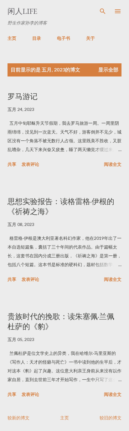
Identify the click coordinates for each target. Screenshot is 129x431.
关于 (90, 38)
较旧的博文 (110, 417)
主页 (12, 38)
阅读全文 (112, 164)
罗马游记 (23, 96)
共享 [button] (12, 164)
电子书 (63, 38)
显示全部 (108, 69)
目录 (36, 38)
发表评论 (30, 164)
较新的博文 (18, 417)
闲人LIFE (22, 11)
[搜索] (102, 11)
